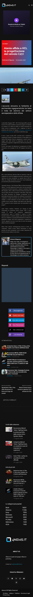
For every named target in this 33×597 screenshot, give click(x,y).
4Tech (8, 367)
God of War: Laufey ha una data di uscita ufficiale (20, 458)
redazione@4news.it (17, 564)
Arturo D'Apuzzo (9, 60)
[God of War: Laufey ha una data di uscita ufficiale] (9, 457)
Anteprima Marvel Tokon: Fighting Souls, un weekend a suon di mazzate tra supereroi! (20, 446)
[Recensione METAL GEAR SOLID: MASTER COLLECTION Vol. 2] (4, 354)
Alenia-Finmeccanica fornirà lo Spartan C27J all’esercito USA (24, 389)
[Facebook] (8, 89)
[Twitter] (12, 89)
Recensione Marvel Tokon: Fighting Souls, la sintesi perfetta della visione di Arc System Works (20, 432)
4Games (9, 349)
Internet (5, 43)
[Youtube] (24, 578)
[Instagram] (20, 578)
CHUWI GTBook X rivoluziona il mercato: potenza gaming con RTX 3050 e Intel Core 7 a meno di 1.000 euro (17, 362)
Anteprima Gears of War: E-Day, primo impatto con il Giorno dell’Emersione (18, 347)
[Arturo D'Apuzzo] (6, 246)
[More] (26, 89)
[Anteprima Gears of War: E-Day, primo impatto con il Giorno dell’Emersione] (4, 348)
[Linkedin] (23, 89)
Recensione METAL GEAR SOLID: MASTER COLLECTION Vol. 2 (17, 354)
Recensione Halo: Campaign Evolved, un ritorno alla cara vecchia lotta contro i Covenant (18, 372)
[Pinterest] (15, 89)
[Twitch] (16, 582)
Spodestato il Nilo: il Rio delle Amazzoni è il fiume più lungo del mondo (8, 390)
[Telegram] (12, 578)
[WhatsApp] (19, 89)
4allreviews (10, 375)
